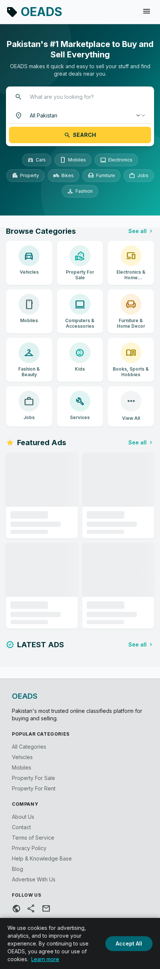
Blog (17, 869)
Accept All (129, 943)
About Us (23, 817)
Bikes (63, 175)
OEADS (34, 11)
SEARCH (80, 135)
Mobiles (73, 160)
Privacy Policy (29, 848)
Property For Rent (33, 788)
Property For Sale (33, 778)
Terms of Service (33, 837)
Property (25, 175)
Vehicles (22, 757)
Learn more (45, 959)
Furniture (101, 175)
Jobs (138, 175)
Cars (37, 160)
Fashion (80, 191)
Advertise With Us (33, 879)
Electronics (116, 160)
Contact (21, 827)
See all (141, 231)
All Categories (29, 746)
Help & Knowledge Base (42, 858)
